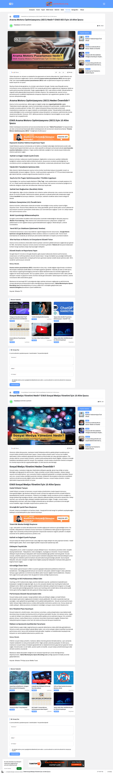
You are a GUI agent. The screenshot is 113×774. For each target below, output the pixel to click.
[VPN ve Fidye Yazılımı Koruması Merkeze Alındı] (63, 681)
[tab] (98, 33)
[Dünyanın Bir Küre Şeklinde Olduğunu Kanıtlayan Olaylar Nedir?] (91, 55)
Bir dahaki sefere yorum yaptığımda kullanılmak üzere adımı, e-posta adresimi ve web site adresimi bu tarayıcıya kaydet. (41, 380)
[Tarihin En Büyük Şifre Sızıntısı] (41, 312)
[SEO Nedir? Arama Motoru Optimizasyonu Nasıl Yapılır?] (41, 702)
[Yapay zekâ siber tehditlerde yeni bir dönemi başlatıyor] (63, 333)
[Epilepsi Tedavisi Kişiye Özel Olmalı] (91, 39)
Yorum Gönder (15, 384)
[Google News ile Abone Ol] (15, 72)
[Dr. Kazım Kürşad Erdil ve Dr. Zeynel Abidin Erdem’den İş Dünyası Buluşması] (91, 63)
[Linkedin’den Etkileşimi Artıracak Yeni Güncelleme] (41, 681)
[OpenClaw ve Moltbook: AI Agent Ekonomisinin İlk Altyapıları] (19, 681)
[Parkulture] (56, 3)
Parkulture (17, 24)
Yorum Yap (100, 771)
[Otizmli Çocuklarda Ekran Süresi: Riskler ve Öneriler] (91, 47)
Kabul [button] (19, 768)
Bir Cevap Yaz (15, 350)
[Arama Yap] (104, 4)
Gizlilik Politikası (7, 768)
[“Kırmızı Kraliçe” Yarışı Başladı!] (19, 702)
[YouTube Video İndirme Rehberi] (41, 333)
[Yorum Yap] (56, 72)
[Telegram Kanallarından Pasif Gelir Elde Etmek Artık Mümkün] (19, 312)
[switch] (11, 4)
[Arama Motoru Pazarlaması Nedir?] (19, 333)
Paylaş (110, 771)
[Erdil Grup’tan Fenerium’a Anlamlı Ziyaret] (91, 71)
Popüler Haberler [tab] (84, 32)
